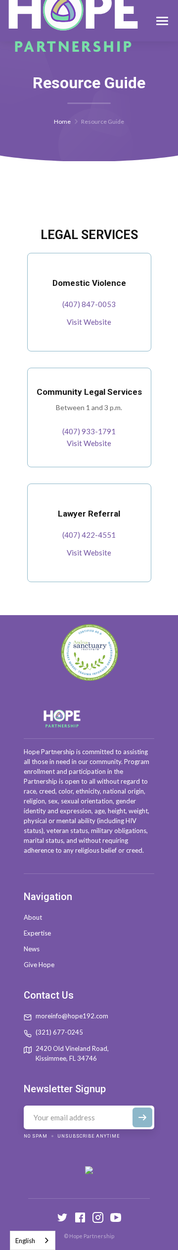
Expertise (37, 933)
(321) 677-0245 (59, 1032)
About (33, 917)
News (32, 949)
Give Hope (39, 965)
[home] (73, 20)
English (25, 1241)
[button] (162, 21)
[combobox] (32, 1240)
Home (62, 121)
